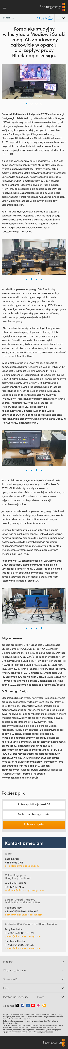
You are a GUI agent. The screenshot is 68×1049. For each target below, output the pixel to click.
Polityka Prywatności (45, 1032)
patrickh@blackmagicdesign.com (23, 915)
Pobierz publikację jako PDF (34, 804)
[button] (26, 103)
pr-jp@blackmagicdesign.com (22, 866)
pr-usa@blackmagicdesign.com (22, 936)
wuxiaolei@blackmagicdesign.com (24, 890)
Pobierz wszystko (34, 824)
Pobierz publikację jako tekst (34, 814)
